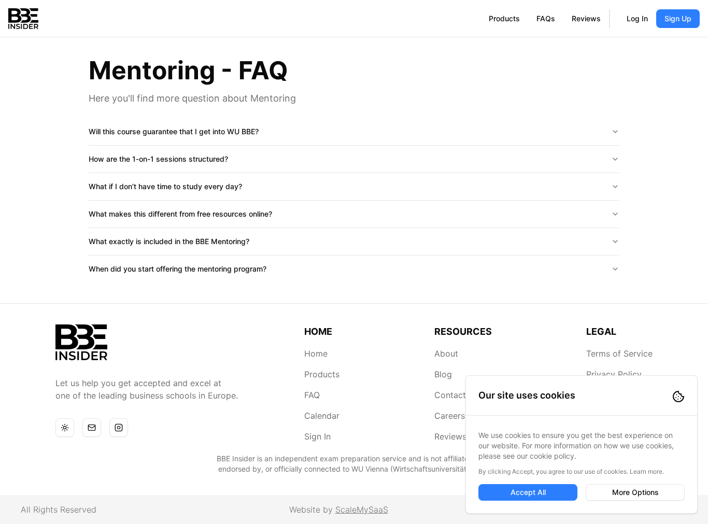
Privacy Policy (614, 374)
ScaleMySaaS (361, 509)
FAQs (545, 18)
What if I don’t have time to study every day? (165, 186)
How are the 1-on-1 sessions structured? (158, 158)
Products (504, 18)
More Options (635, 492)
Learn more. (647, 471)
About (446, 353)
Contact (450, 395)
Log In (637, 18)
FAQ (312, 395)
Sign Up (677, 18)
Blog (443, 374)
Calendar (321, 415)
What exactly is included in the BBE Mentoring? (169, 241)
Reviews (586, 18)
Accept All (528, 492)
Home (316, 353)
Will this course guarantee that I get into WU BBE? (174, 131)
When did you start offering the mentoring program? (177, 268)
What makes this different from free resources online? (180, 213)
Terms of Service (619, 353)
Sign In (317, 436)
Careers (449, 415)
